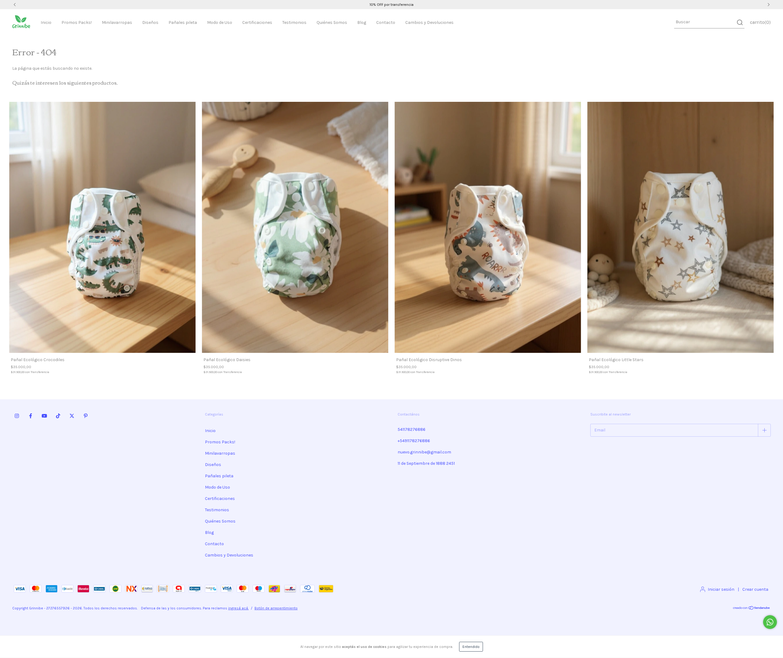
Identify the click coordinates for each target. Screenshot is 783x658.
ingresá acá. (238, 608)
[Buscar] (739, 22)
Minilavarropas (117, 22)
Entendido (471, 647)
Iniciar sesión (721, 589)
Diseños (150, 22)
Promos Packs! (76, 22)
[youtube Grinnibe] (44, 416)
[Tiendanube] (752, 609)
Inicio (46, 22)
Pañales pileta (183, 22)
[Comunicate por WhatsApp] (770, 622)
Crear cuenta (755, 589)
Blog (361, 22)
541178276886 (411, 429)
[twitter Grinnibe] (71, 416)
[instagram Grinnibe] (16, 416)
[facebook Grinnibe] (30, 416)
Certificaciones (257, 22)
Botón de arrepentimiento (276, 608)
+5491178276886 (414, 440)
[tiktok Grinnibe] (58, 416)
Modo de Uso (219, 22)
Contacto (385, 22)
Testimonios (294, 22)
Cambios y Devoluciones (429, 22)
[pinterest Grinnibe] (85, 416)
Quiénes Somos (332, 22)
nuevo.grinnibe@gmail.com (424, 452)
